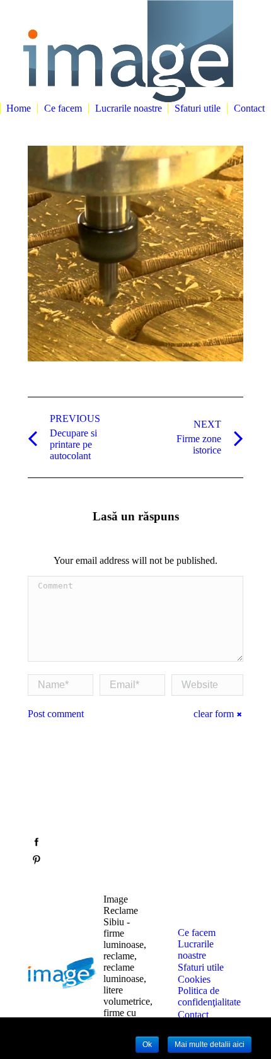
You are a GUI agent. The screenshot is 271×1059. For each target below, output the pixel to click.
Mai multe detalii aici (210, 1044)
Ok (147, 1044)
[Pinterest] (36, 859)
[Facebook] (36, 842)
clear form (213, 713)
